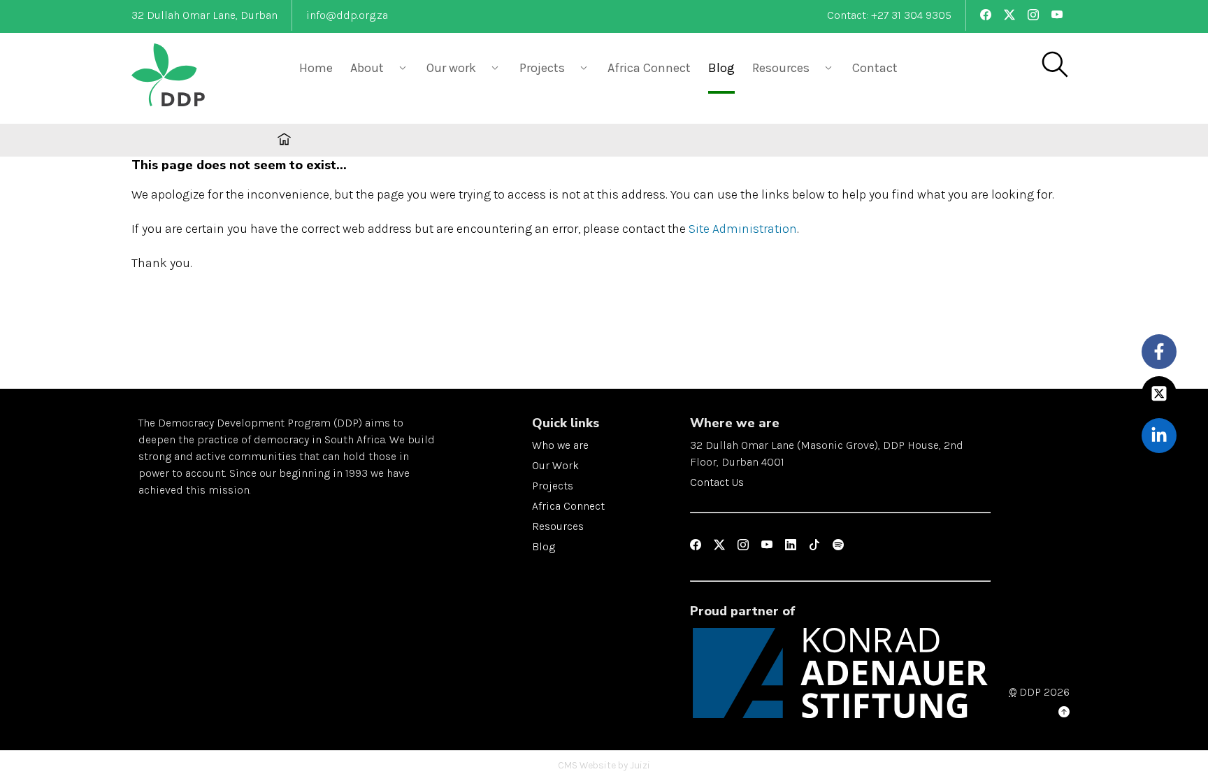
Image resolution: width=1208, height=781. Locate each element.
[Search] (1054, 65)
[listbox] (379, 67)
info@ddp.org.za (347, 15)
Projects (552, 485)
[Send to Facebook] (1159, 351)
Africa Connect (649, 68)
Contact (875, 68)
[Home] (201, 76)
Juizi (640, 765)
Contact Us (717, 482)
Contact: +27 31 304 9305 (889, 15)
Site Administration (743, 228)
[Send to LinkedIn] (1159, 435)
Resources (558, 526)
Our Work (555, 465)
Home (316, 68)
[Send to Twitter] (1159, 393)
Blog (721, 68)
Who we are (560, 445)
